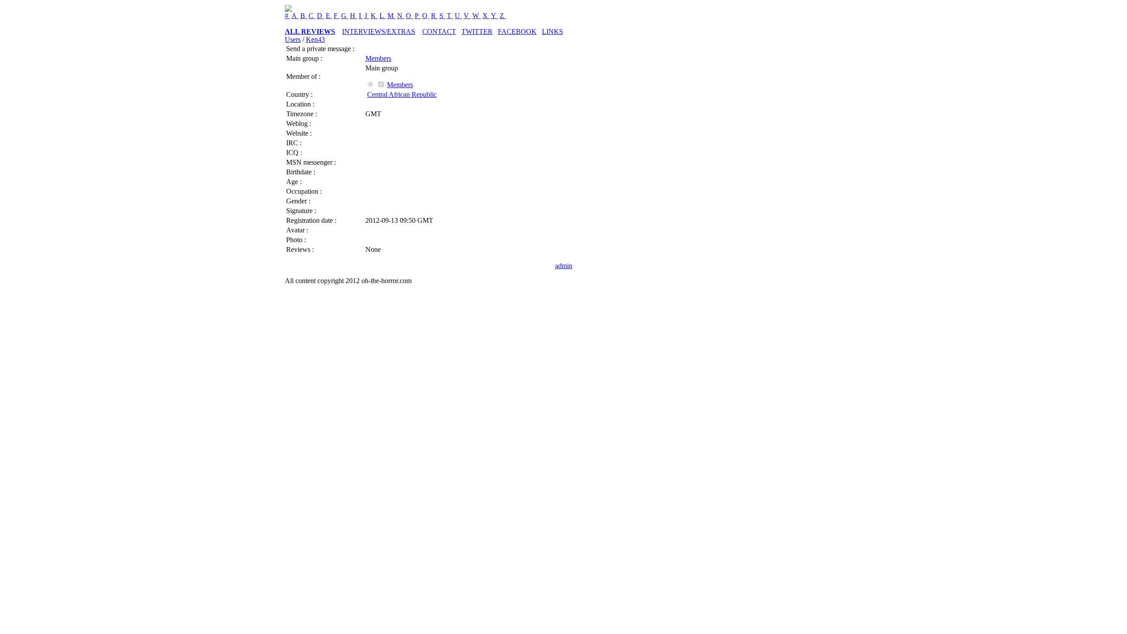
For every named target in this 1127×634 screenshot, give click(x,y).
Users (293, 39)
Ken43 (315, 39)
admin (563, 265)
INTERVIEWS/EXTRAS (378, 31)
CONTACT (439, 31)
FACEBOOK (517, 31)
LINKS (552, 31)
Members (378, 58)
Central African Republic (402, 94)
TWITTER (477, 31)
